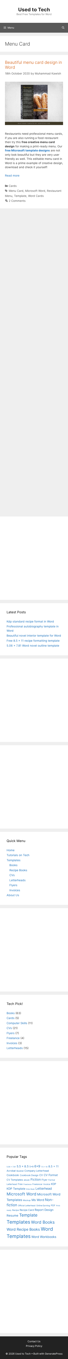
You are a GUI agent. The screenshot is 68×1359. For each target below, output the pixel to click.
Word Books (43, 1222)
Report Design (44, 1210)
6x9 (37, 1166)
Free (20, 1184)
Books (13, 865)
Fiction (36, 1179)
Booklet (20, 1171)
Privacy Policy (34, 1346)
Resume (12, 1215)
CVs (12, 875)
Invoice (46, 1184)
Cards (13, 186)
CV (41, 1175)
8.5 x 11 (53, 1166)
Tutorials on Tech (18, 855)
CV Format (51, 1175)
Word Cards (36, 196)
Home (11, 850)
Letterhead (43, 1188)
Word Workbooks (43, 1237)
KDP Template (16, 1188)
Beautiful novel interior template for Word (34, 635)
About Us (13, 895)
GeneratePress (54, 1353)
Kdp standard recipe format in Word (30, 621)
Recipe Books (18, 870)
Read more (12, 175)
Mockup (27, 1200)
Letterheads (17, 880)
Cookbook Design (29, 1175)
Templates (13, 860)
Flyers (13, 885)
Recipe (15, 1210)
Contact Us (34, 1341)
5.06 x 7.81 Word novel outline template (33, 645)
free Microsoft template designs (27, 150)
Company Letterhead (36, 1170)
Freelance (13, 1038)
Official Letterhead (26, 1205)
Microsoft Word (35, 190)
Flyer (45, 1179)
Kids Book (30, 1189)
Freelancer (37, 1184)
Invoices (14, 890)
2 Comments (17, 200)
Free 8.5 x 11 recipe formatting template (33, 640)
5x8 (31, 1166)
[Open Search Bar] (63, 28)
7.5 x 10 (44, 1167)
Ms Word (38, 1200)
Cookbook (13, 1175)
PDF (53, 1205)
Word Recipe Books (23, 1229)
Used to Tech (34, 9)
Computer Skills (17, 1023)
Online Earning (43, 1205)
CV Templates (15, 1179)
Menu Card (16, 190)
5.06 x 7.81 (11, 1167)
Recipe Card (27, 1210)
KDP (53, 1184)
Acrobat (11, 1170)
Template (20, 196)
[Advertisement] (34, 362)
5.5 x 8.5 (23, 1166)
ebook (27, 1180)
